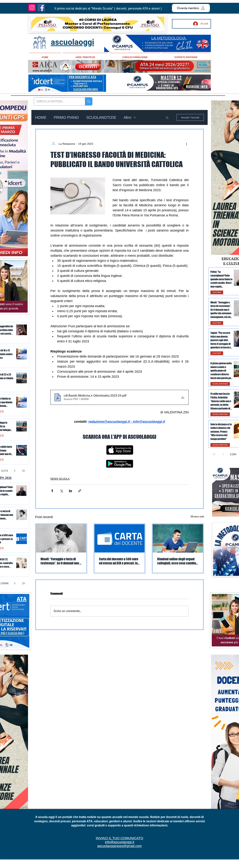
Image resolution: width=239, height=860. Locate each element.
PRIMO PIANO (66, 117)
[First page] (214, 454)
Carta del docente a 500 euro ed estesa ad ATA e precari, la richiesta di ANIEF (118, 561)
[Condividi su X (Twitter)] (61, 491)
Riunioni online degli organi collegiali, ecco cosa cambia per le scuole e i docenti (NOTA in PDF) (177, 561)
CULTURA (216, 292)
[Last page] (23, 470)
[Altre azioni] (186, 144)
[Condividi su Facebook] (52, 491)
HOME (40, 117)
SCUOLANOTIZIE (101, 117)
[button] (108, 8)
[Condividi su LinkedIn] (70, 491)
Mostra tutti (197, 516)
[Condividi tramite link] (79, 491)
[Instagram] (32, 7)
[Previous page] (223, 454)
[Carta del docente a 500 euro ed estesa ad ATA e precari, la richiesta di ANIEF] (119, 538)
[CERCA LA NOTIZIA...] (88, 101)
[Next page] (14, 470)
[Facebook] (41, 7)
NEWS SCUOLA (59, 478)
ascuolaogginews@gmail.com (119, 846)
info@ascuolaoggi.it (119, 842)
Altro (127, 117)
